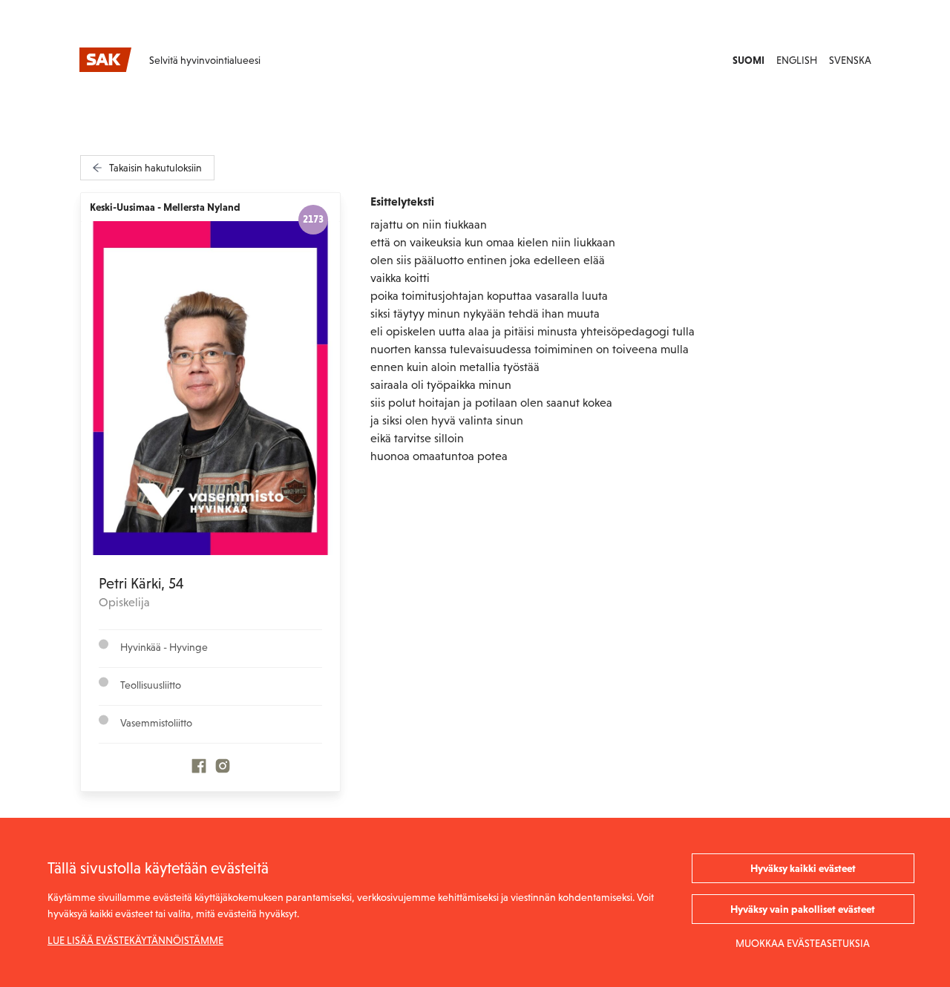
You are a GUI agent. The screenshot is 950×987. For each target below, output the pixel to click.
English (796, 60)
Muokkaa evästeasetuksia (803, 943)
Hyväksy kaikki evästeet (803, 868)
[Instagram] (222, 770)
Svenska (850, 60)
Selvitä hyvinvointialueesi (205, 60)
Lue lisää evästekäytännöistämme (135, 940)
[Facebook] (198, 770)
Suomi (748, 60)
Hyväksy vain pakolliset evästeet (802, 909)
